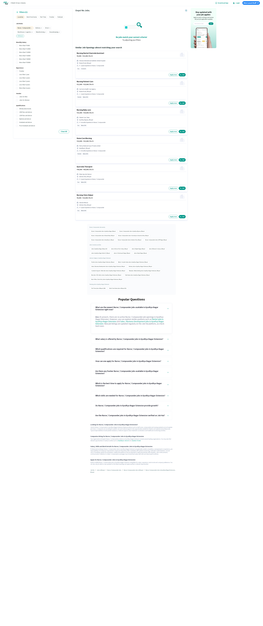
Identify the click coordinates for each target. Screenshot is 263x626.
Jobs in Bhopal (101, 470)
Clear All (64, 131)
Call (183, 75)
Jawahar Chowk (136, 441)
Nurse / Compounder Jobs (114, 470)
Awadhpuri (121, 441)
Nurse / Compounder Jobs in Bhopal (133, 470)
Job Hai (92, 470)
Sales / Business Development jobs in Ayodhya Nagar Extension (129, 322)
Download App (223, 3)
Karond (127, 441)
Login (238, 3)
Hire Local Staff (250, 3)
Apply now (173, 75)
